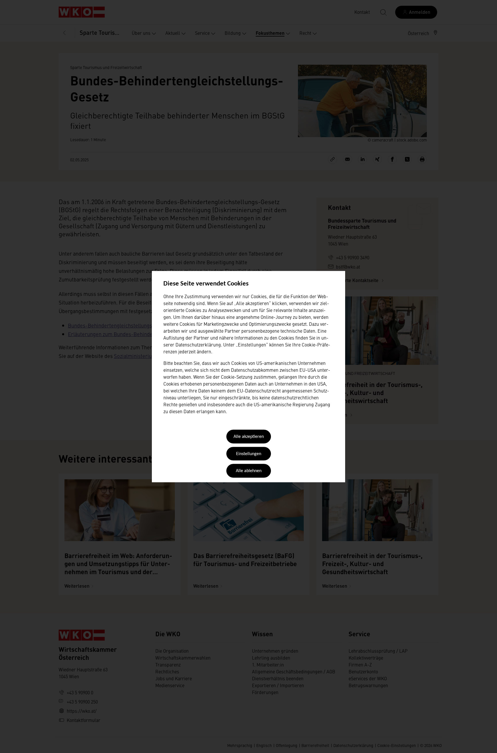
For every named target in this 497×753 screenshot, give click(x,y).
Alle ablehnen (248, 471)
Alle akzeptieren (249, 437)
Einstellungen (248, 454)
